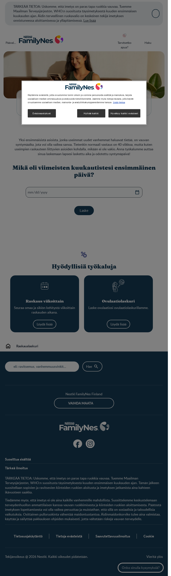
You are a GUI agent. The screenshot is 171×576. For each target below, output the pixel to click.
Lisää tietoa (119, 102)
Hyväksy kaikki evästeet (124, 113)
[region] (84, 103)
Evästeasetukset (42, 113)
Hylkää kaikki (91, 113)
